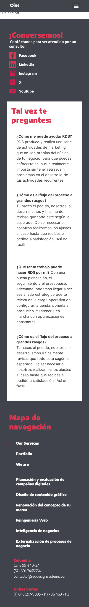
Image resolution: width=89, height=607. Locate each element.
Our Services (27, 443)
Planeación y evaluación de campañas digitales (40, 481)
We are (22, 464)
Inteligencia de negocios (37, 530)
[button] (76, 6)
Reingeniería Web (32, 520)
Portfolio (24, 453)
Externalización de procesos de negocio (43, 543)
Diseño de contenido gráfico (41, 494)
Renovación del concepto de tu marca (43, 507)
